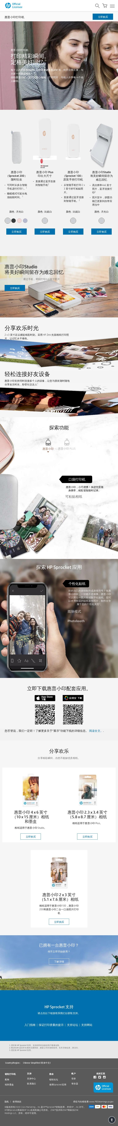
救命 (51, 1074)
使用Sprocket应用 (57, 1084)
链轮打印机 (10, 1074)
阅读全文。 (96, 731)
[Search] (97, 6)
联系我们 (31, 1083)
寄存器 (74, 1083)
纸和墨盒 (9, 1084)
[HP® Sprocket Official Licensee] (14, 5)
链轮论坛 (53, 1079)
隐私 (7, 1101)
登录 (73, 1078)
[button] (112, 1120)
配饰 (7, 1079)
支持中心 (31, 1078)
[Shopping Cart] (104, 5)
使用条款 (17, 1101)
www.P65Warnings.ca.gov (101, 1101)
